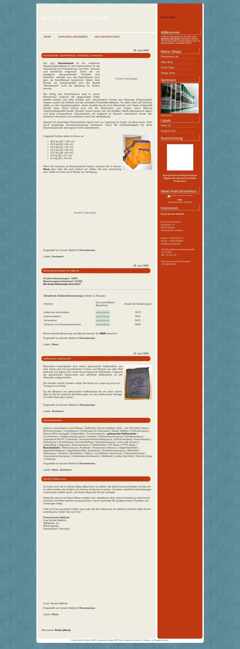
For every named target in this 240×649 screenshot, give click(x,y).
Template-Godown (161, 640)
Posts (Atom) (63, 630)
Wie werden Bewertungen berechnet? (62, 284)
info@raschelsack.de (170, 243)
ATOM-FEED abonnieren (72, 36)
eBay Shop (167, 62)
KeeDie (138, 640)
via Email (187, 202)
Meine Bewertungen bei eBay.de (61, 270)
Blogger (147, 640)
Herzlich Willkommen (54, 478)
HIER (103, 333)
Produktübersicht (52, 420)
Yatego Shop (168, 72)
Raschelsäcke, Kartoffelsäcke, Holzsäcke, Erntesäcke (73, 55)
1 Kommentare (86, 404)
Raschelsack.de (169, 56)
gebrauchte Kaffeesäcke (121, 433)
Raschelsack (65, 63)
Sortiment (166, 130)
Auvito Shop (167, 67)
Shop (46, 169)
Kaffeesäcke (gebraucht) (57, 358)
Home (47, 36)
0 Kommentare (86, 250)
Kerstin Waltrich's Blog (80, 640)
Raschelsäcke (51, 447)
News (164, 125)
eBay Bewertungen (107, 36)
